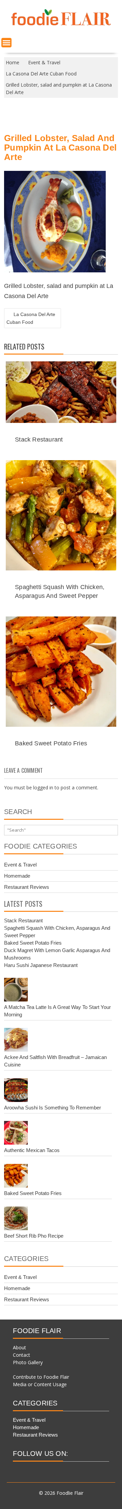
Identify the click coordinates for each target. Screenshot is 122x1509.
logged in (43, 787)
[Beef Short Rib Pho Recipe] (16, 1219)
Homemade (17, 876)
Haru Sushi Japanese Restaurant (41, 965)
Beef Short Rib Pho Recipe (33, 1236)
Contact (21, 1355)
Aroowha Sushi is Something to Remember (52, 1107)
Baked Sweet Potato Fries (51, 743)
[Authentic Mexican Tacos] (16, 1134)
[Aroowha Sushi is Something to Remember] (16, 1091)
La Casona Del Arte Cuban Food (30, 318)
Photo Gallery (28, 1362)
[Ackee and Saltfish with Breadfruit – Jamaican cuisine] (16, 1041)
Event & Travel (20, 865)
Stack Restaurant (39, 439)
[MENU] (6, 42)
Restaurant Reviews (26, 887)
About (19, 1347)
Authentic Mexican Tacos (32, 1150)
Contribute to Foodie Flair (41, 1377)
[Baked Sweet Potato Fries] (16, 1177)
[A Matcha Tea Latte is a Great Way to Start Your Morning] (16, 991)
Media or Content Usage (40, 1384)
